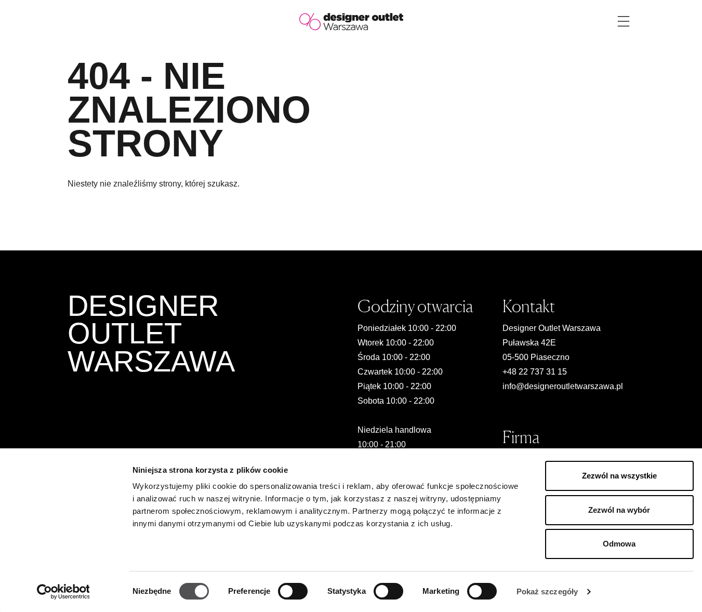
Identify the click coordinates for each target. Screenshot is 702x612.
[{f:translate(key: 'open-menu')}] (623, 21)
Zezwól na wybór (619, 509)
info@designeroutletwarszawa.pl (562, 386)
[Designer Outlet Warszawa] (351, 21)
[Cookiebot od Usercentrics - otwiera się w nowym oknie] (63, 592)
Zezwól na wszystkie (619, 475)
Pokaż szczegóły (547, 591)
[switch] (293, 591)
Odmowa (619, 543)
